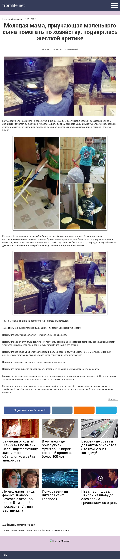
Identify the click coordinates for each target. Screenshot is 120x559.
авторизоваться (60, 530)
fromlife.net (13, 5)
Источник (113, 399)
